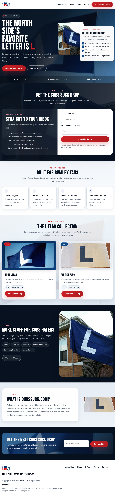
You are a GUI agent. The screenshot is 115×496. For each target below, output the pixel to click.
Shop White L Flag (72, 294)
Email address (67, 114)
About (86, 4)
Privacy (105, 467)
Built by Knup (7, 484)
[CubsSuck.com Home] (6, 4)
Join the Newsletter (102, 4)
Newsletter (61, 4)
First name (71, 126)
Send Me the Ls (85, 139)
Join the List (99, 444)
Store (78, 4)
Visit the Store (11, 358)
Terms (96, 467)
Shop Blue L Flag (15, 294)
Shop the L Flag (36, 68)
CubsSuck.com (22, 481)
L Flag (71, 4)
